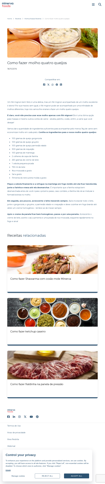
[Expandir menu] (93, 4)
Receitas (18, 19)
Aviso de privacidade (16, 432)
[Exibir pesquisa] (100, 4)
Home (9, 19)
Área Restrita (13, 439)
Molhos (27, 19)
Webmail (11, 446)
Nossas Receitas (35, 19)
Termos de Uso (14, 426)
